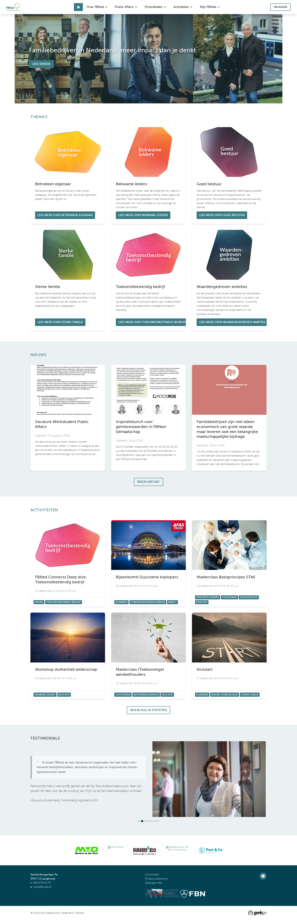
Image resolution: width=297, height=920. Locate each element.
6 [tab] (155, 821)
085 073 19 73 (42, 882)
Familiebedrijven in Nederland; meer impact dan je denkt (112, 50)
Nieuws (38, 355)
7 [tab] (158, 821)
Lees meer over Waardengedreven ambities (229, 280)
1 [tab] (139, 821)
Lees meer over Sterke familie (67, 280)
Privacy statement (156, 878)
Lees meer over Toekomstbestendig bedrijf (148, 280)
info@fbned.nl (42, 887)
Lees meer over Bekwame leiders (148, 175)
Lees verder (41, 64)
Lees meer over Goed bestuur (229, 175)
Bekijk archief (148, 481)
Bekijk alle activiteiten (148, 710)
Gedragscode (154, 882)
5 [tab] (152, 821)
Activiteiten (44, 510)
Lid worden (152, 874)
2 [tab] (142, 821)
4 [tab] (149, 821)
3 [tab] (145, 821)
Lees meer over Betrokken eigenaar (67, 175)
